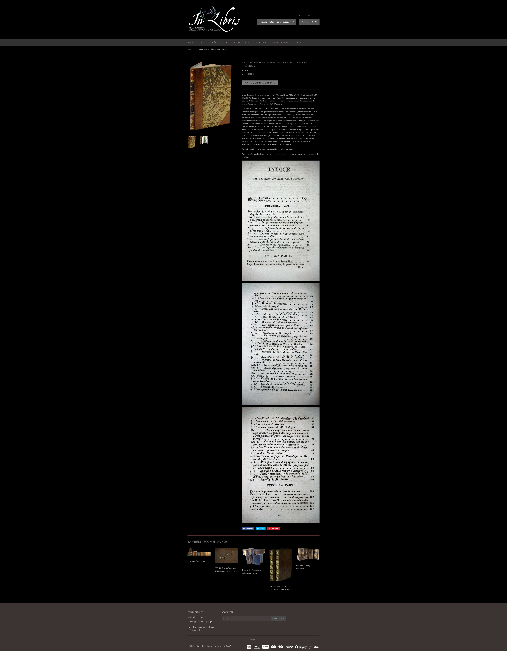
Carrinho (311, 22)
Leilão (213, 42)
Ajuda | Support (281, 42)
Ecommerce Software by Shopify (219, 646)
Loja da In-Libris (199, 646)
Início (190, 42)
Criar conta (278, 619)
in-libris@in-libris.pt (195, 617)
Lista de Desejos (230, 42)
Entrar (301, 16)
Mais (299, 42)
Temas (201, 42)
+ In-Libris (260, 42)
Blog (247, 42)
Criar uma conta (314, 16)
